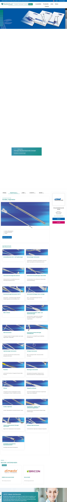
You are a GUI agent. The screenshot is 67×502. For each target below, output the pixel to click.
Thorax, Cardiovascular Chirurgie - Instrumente (11, 426)
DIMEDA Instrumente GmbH (8, 477)
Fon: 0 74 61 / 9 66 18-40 (58, 216)
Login (57, 0)
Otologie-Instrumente (32, 351)
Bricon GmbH (27, 477)
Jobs (51, 4)
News (56, 4)
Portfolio (14, 193)
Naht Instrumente (7, 332)
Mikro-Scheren (6, 312)
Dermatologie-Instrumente (33, 257)
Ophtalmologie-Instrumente (9, 351)
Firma (4, 193)
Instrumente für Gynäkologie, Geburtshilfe (36, 275)
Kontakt (58, 222)
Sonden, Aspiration (7, 406)
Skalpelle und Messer (31, 388)
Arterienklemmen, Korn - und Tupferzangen (13, 257)
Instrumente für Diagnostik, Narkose (11, 275)
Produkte (45, 4)
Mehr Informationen (7, 237)
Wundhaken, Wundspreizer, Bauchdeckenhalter (9, 444)
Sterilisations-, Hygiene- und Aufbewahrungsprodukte (33, 407)
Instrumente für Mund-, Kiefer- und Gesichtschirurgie (35, 313)
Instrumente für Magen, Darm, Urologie (35, 294)
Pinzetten (5, 369)
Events (47, 6)
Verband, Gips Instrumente (33, 425)
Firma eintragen (62, 0)
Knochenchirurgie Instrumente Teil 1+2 (11, 294)
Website (58, 219)
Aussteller (38, 4)
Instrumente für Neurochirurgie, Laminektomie (34, 333)
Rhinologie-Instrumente (32, 369)
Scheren (5, 388)
